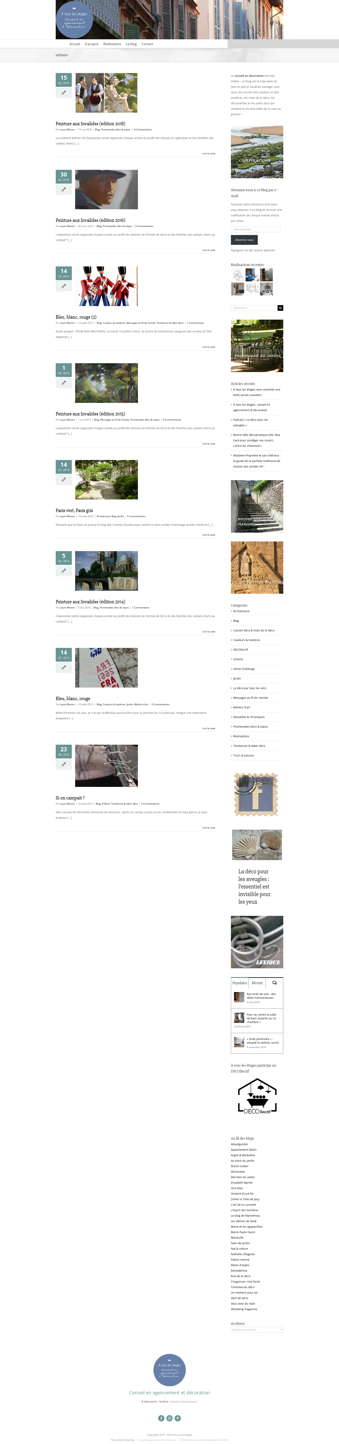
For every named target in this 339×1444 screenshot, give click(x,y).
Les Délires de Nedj (243, 1221)
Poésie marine (240, 1259)
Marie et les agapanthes (247, 1226)
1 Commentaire (195, 323)
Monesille (237, 1237)
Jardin (121, 516)
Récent (257, 982)
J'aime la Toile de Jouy (245, 1199)
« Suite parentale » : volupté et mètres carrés (263, 1040)
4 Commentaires (143, 129)
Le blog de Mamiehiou (245, 1215)
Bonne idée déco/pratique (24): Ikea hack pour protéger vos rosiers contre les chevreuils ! (256, 440)
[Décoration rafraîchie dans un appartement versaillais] (252, 275)
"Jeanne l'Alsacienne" (183, 1401)
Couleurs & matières (114, 323)
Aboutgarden (239, 1144)
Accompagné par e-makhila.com (157, 1440)
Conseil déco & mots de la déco (253, 630)
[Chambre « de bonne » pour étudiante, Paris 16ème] (237, 275)
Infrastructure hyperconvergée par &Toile (204, 1440)
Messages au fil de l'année (141, 323)
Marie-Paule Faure (243, 1232)
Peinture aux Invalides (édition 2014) (90, 602)
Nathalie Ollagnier (243, 1254)
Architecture (103, 516)
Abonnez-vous (244, 240)
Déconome (238, 1171)
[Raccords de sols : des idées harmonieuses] (239, 995)
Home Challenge (244, 669)
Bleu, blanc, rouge (73, 698)
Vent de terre (239, 1298)
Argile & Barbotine (243, 1155)
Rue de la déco (240, 1276)
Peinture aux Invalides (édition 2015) (90, 414)
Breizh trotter (240, 1166)
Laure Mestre (67, 129)
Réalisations (241, 736)
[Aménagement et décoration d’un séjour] (252, 289)
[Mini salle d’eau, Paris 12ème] (266, 275)
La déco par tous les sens (249, 688)
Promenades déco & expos (115, 129)
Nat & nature (239, 1248)
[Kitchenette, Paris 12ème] (237, 289)
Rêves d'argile (240, 1265)
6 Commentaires (172, 419)
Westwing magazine (244, 1309)
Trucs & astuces (243, 755)
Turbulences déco (242, 1287)
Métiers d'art (141, 704)
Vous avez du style (243, 1303)
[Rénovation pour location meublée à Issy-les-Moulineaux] (266, 289)
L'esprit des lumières (244, 1210)
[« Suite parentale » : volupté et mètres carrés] (239, 1040)
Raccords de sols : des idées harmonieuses (261, 996)
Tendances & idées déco (170, 323)
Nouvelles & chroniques (249, 717)
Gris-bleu (237, 1188)
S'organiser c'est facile (245, 1281)
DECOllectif (240, 649)
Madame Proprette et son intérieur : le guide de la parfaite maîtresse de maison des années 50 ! (257, 461)
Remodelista (239, 1270)
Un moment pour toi (244, 1292)
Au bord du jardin (242, 1160)
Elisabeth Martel (241, 1182)
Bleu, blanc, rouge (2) (76, 317)
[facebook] (161, 1418)
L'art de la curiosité (243, 1204)
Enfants (106, 803)
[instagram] (169, 1418)
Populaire (239, 982)
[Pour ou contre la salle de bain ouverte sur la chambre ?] (239, 1015)
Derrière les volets (243, 1177)
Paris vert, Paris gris (74, 510)
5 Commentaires (136, 516)
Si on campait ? (70, 798)
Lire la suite (209, 153)
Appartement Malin (244, 1149)
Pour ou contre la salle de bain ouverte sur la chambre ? (261, 1018)
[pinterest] (178, 1418)
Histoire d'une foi (242, 1193)
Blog (97, 129)
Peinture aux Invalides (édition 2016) (90, 220)
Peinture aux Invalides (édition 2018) (90, 124)
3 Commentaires (144, 226)
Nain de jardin (240, 1243)
